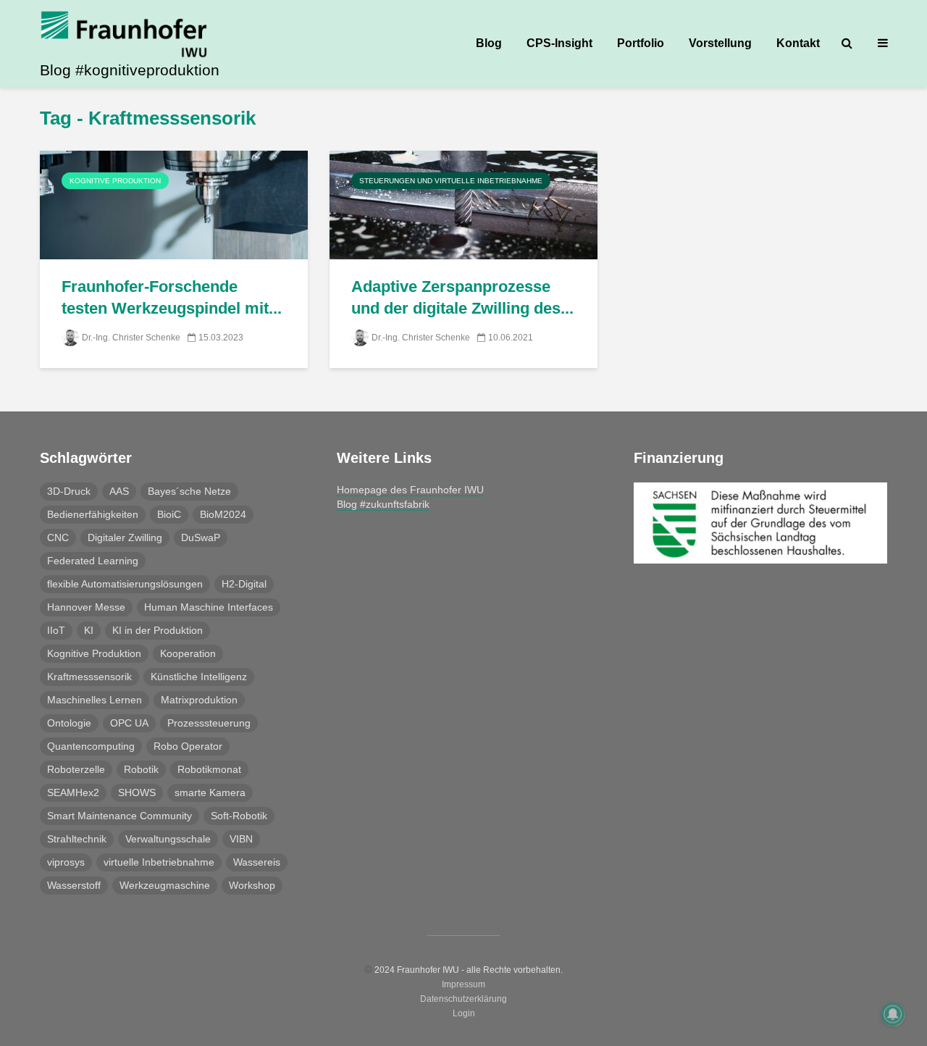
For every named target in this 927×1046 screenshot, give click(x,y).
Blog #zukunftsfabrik (383, 504)
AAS (119, 491)
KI (88, 630)
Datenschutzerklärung (463, 999)
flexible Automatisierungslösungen (125, 584)
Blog (489, 43)
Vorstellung (720, 43)
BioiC (169, 514)
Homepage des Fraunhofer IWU (410, 489)
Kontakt (798, 43)
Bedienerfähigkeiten (92, 514)
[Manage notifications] (893, 1014)
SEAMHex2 (73, 792)
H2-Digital (244, 584)
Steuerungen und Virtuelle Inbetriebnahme (450, 181)
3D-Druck (69, 491)
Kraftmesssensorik (89, 676)
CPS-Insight (559, 43)
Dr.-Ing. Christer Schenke (131, 337)
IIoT (56, 630)
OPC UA (129, 723)
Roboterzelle (76, 769)
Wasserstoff (74, 885)
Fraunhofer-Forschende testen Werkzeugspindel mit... (172, 297)
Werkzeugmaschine (164, 885)
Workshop (252, 885)
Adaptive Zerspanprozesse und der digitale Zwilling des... (462, 297)
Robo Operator (188, 746)
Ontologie (69, 723)
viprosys (66, 862)
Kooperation (188, 653)
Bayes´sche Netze (189, 491)
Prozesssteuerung (209, 723)
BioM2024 (223, 514)
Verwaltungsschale (168, 839)
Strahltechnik (76, 839)
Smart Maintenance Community (119, 815)
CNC (58, 537)
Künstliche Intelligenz (199, 676)
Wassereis (256, 862)
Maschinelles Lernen (94, 700)
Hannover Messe (86, 607)
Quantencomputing (91, 746)
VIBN (241, 839)
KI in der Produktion (157, 630)
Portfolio (640, 43)
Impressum (463, 984)
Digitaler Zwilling (125, 537)
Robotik (141, 769)
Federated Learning (92, 560)
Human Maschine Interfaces (208, 607)
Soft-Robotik (239, 815)
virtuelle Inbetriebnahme (159, 862)
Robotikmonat (209, 769)
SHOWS (137, 792)
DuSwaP (200, 537)
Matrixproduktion (199, 700)
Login (464, 1013)
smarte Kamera (210, 792)
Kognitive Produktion (115, 181)
